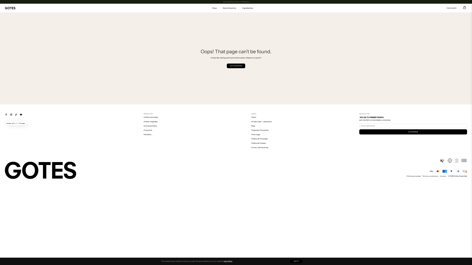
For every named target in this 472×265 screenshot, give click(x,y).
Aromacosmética (150, 126)
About (253, 117)
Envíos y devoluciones (259, 147)
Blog (253, 126)
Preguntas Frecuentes (260, 130)
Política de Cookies (258, 143)
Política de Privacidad (259, 139)
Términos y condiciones (430, 176)
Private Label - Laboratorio (261, 121)
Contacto (443, 176)
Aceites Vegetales (151, 121)
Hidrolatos (147, 134)
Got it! (296, 261)
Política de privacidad (414, 176)
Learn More (227, 261)
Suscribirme (413, 132)
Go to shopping (236, 66)
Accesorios (148, 130)
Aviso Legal (255, 134)
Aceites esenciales (151, 117)
